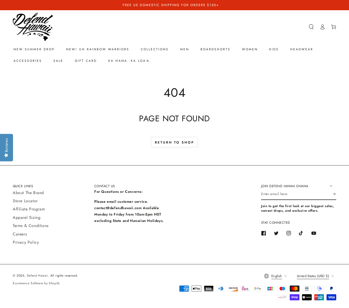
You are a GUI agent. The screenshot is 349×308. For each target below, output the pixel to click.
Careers (20, 234)
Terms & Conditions (31, 226)
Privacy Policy (26, 242)
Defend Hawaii (37, 275)
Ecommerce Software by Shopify (36, 283)
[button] (311, 26)
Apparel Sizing (26, 217)
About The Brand (28, 193)
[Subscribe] (334, 194)
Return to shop (174, 142)
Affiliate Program (29, 209)
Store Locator (25, 201)
